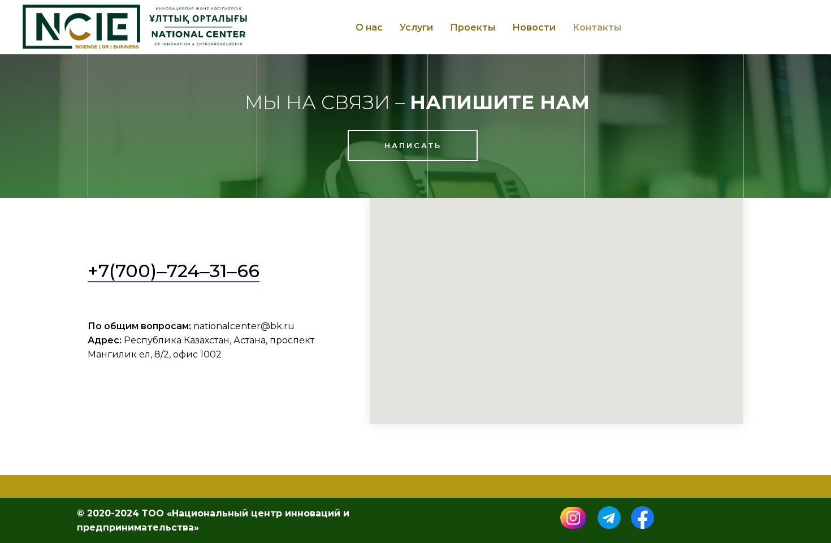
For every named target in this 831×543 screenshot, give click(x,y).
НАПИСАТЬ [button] (413, 145)
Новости (534, 27)
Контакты (597, 27)
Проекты (472, 27)
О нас (369, 27)
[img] (573, 518)
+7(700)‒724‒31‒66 (173, 271)
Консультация (760, 27)
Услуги (416, 27)
